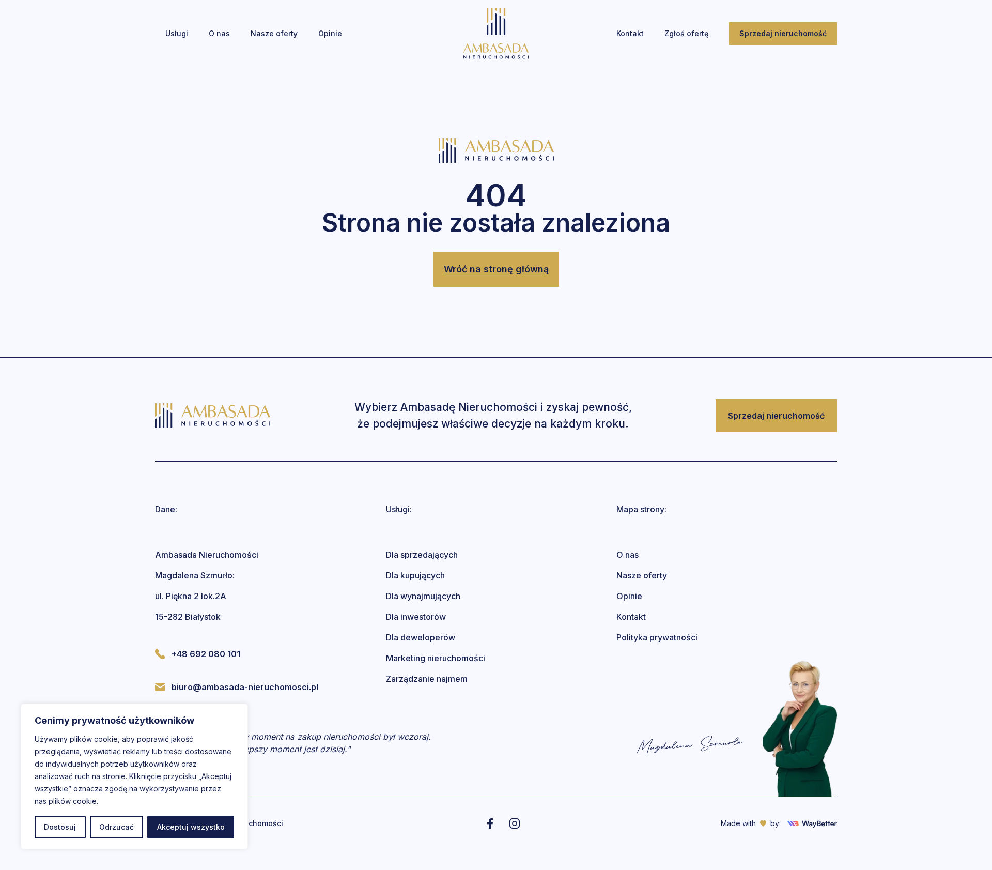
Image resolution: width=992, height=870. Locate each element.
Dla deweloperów (420, 637)
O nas (627, 555)
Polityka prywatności (657, 637)
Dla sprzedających (422, 555)
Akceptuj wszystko (191, 826)
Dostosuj (60, 826)
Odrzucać (116, 826)
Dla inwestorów (416, 617)
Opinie (629, 596)
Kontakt (631, 617)
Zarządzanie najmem (427, 679)
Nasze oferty (641, 575)
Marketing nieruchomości (435, 658)
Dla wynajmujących (423, 596)
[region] (134, 776)
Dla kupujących (415, 575)
